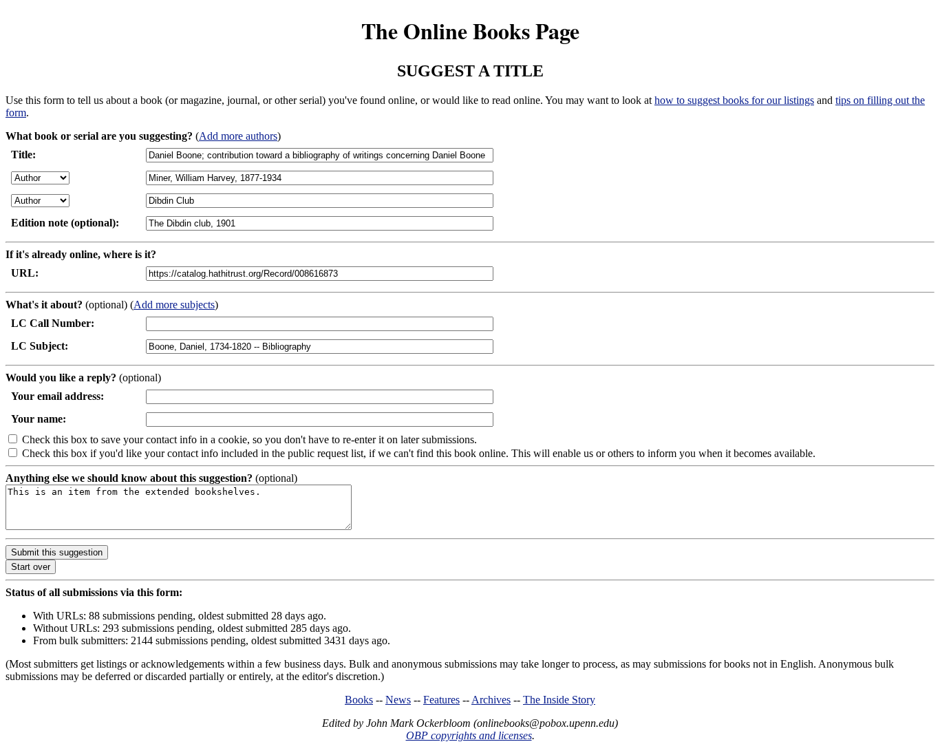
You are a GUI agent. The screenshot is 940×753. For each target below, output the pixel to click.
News (398, 700)
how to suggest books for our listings (734, 100)
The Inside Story (559, 700)
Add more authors (238, 136)
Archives (491, 700)
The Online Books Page (470, 30)
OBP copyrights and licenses (469, 735)
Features (441, 700)
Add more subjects (174, 304)
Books (359, 700)
